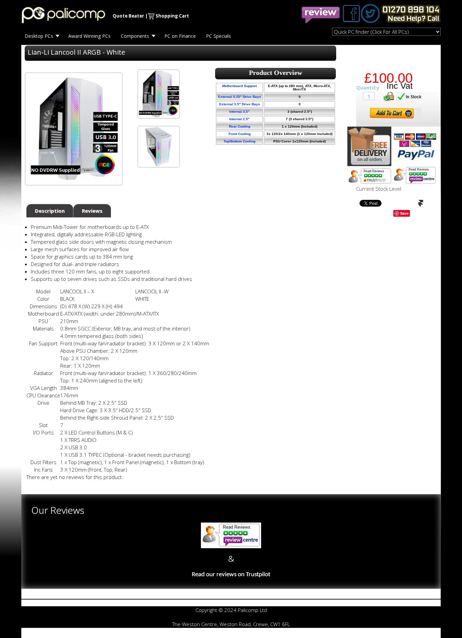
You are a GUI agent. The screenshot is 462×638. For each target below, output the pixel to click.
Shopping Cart (172, 16)
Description (50, 210)
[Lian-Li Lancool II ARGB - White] (158, 94)
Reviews (92, 210)
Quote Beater (128, 16)
